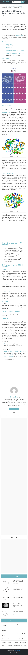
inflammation (9, 31)
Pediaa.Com (17, 650)
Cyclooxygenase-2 (8, 356)
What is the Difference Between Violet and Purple (13, 638)
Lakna (13, 15)
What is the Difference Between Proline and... (18, 588)
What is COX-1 (9, 44)
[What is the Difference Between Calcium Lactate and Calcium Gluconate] (7, 613)
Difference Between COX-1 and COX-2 (14, 53)
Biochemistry (19, 6)
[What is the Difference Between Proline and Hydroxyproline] (7, 589)
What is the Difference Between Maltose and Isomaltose (18, 582)
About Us (16, 652)
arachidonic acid (6, 112)
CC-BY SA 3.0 (10, 354)
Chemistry (13, 6)
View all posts (14, 409)
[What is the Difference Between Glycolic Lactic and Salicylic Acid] (7, 597)
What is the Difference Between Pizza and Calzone (14, 645)
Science (8, 6)
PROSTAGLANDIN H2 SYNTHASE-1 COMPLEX (15, 351)
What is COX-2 (9, 47)
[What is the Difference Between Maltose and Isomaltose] (7, 581)
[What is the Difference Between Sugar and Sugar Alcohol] (7, 605)
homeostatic (10, 28)
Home (3, 6)
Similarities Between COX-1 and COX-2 (15, 50)
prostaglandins (19, 35)
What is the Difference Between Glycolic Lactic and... (18, 597)
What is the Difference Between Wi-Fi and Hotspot (14, 642)
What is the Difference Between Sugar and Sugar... (18, 605)
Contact (11, 652)
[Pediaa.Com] (5, 1)
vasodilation (4, 170)
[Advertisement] (14, 20)
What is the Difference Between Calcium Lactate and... (18, 613)
